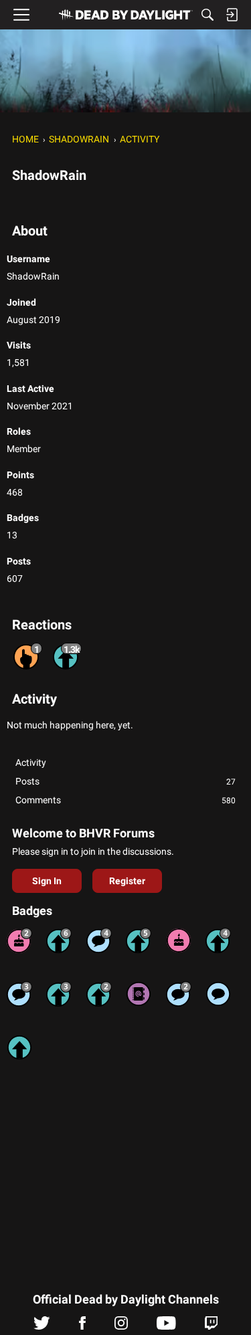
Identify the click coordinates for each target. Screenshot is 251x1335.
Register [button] (127, 881)
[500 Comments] (99, 940)
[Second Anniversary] (19, 940)
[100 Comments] (19, 994)
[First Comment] (218, 994)
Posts (125, 781)
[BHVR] (126, 14)
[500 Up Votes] (138, 940)
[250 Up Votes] (218, 940)
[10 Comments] (178, 994)
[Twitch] (211, 1326)
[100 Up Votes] (59, 994)
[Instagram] (121, 1326)
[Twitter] (41, 1326)
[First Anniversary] (178, 940)
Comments (125, 800)
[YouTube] (166, 1326)
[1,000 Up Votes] (59, 940)
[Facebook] (82, 1326)
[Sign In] (232, 14)
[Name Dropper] (138, 994)
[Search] (207, 14)
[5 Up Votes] (19, 1047)
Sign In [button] (47, 881)
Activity (30, 762)
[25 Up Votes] (99, 994)
